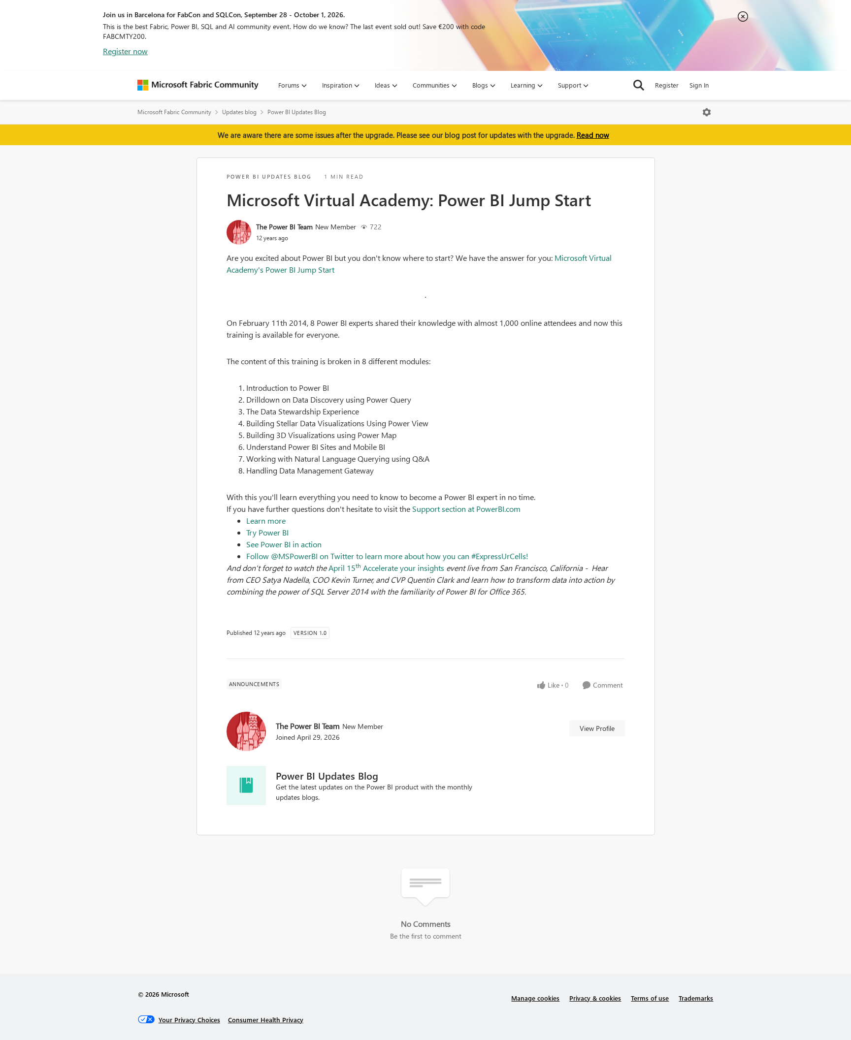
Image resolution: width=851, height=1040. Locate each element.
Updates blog (239, 112)
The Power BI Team (284, 226)
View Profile (597, 728)
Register (667, 85)
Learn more (266, 520)
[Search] (639, 85)
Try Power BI (267, 532)
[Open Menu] (707, 112)
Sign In (699, 85)
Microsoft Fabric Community (174, 112)
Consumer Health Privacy (265, 1019)
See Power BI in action (284, 544)
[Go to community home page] (198, 85)
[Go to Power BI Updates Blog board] (246, 785)
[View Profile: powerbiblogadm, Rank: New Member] (239, 232)
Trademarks (696, 998)
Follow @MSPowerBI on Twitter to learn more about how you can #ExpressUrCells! (388, 556)
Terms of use (650, 998)
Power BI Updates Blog (296, 112)
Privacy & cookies (595, 998)
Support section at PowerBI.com (466, 509)
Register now (125, 51)
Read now (593, 135)
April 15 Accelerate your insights (386, 568)
